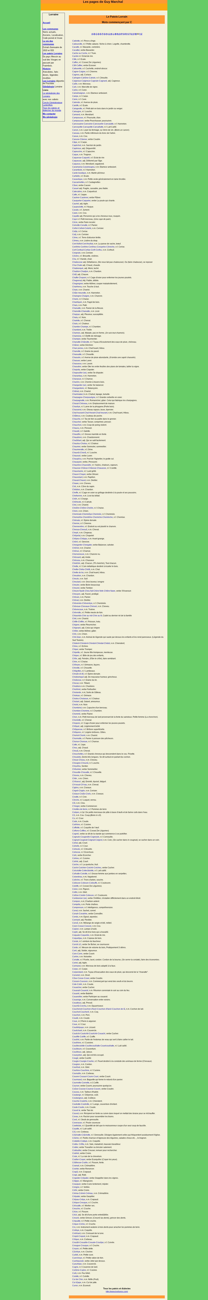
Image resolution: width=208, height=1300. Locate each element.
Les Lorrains (49, 81)
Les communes (50, 29)
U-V (132, 34)
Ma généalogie (50, 117)
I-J (109, 34)
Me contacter (49, 114)
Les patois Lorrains (52, 53)
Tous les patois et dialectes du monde (52, 109)
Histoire (47, 69)
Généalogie (48, 86)
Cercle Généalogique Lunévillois (52, 103)
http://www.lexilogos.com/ (117, 1291)
